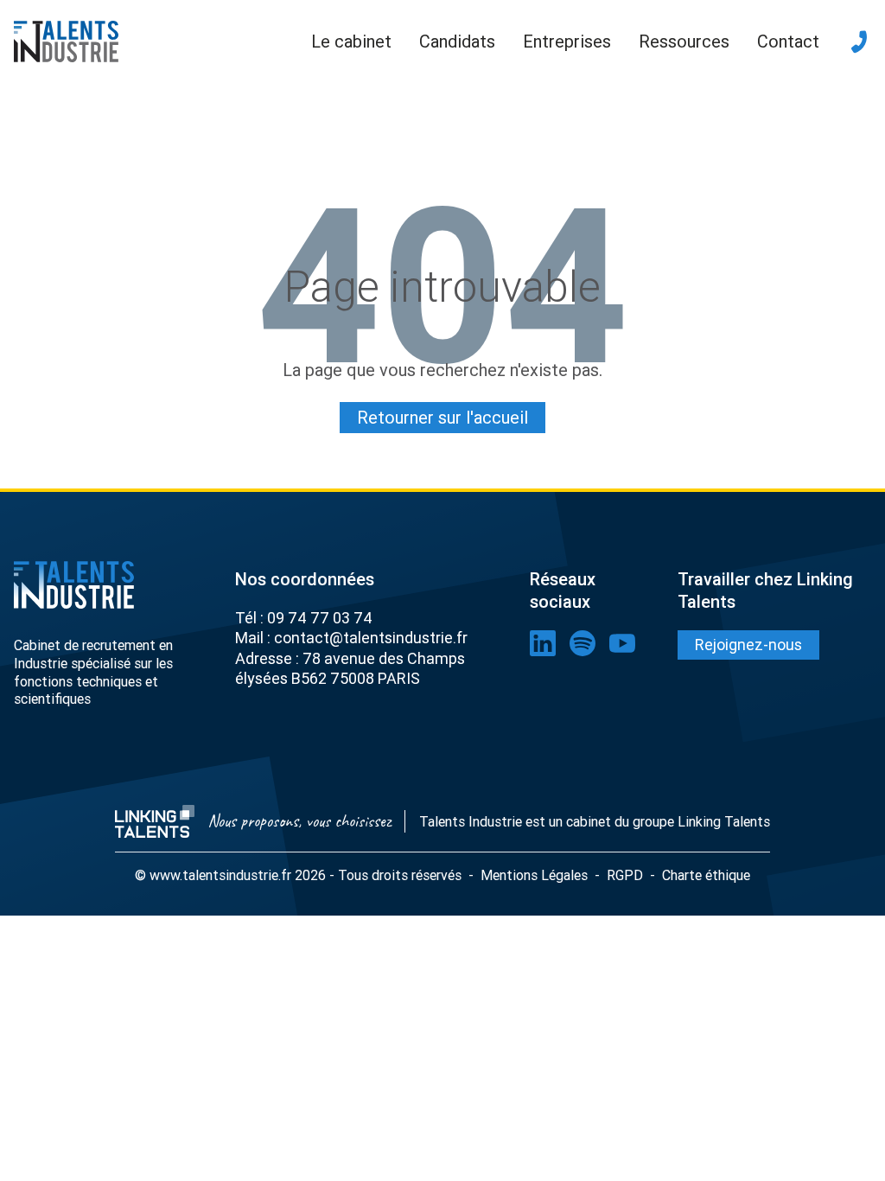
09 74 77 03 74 (319, 618)
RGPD (625, 875)
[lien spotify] (582, 643)
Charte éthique (706, 875)
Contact (788, 41)
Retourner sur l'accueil (442, 417)
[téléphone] (859, 41)
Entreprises (567, 41)
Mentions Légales (534, 875)
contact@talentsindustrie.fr (371, 638)
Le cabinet (351, 41)
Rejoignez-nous (748, 644)
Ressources (684, 41)
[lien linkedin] (543, 643)
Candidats (457, 41)
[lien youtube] (622, 643)
